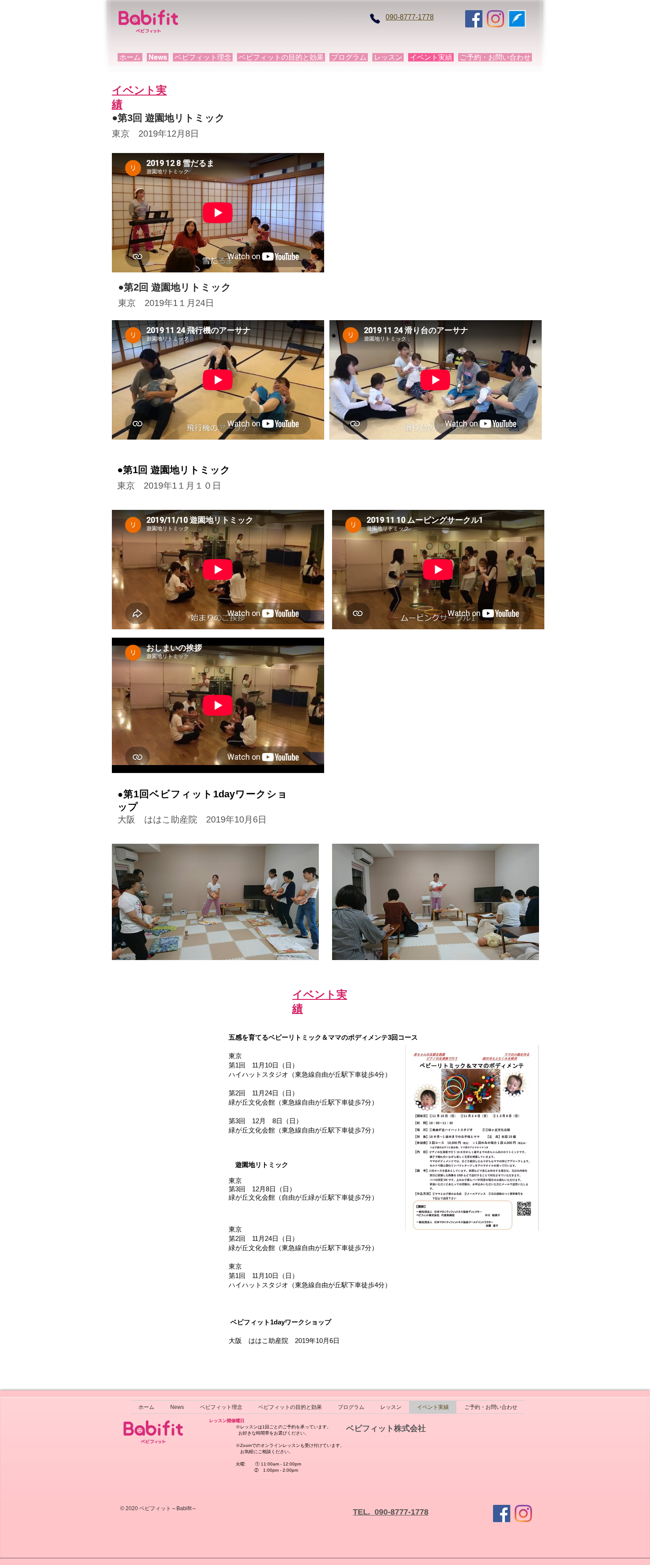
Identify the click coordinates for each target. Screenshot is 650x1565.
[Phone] (375, 18)
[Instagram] (495, 18)
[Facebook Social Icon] (473, 18)
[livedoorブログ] (517, 18)
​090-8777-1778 (410, 17)
